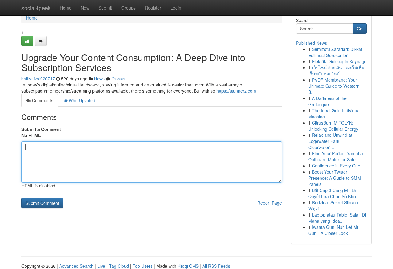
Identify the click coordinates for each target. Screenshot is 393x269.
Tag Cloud (119, 266)
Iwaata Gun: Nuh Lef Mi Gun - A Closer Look (333, 230)
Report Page (269, 203)
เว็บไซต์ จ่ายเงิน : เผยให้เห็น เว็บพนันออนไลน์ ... (336, 70)
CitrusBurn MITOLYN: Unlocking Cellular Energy (333, 126)
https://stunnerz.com (236, 91)
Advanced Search (76, 266)
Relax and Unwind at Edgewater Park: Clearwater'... (330, 141)
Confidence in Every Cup (336, 166)
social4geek (36, 8)
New (85, 8)
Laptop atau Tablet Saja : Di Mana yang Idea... (337, 218)
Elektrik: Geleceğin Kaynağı (338, 61)
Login (175, 8)
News (99, 78)
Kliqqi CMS (188, 266)
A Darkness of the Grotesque (327, 101)
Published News (311, 43)
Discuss (118, 78)
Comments (42, 100)
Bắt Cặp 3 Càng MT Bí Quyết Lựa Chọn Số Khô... (334, 193)
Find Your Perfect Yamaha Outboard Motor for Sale (335, 156)
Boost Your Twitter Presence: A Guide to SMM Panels (334, 178)
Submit (105, 8)
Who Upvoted (81, 100)
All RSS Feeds (216, 266)
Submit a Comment (41, 129)
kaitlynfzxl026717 (38, 78)
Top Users (143, 266)
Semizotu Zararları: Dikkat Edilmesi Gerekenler (335, 52)
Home (66, 8)
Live (101, 266)
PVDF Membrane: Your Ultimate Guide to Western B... (334, 86)
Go (360, 28)
